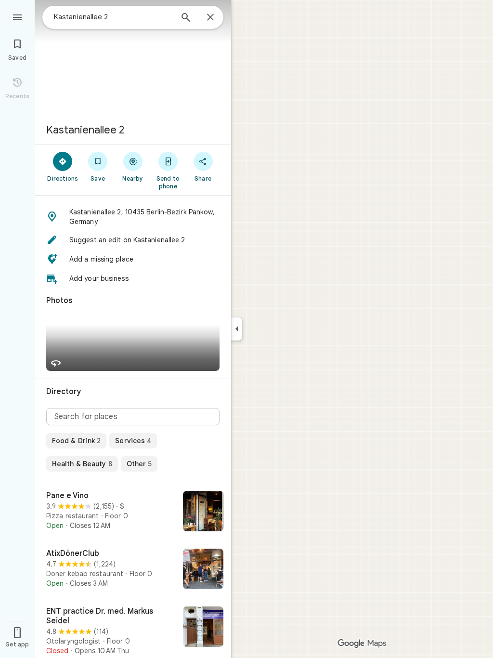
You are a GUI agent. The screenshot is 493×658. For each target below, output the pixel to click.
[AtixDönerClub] (133, 570)
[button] (133, 216)
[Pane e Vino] (133, 512)
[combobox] (113, 17)
